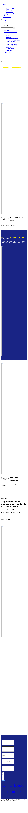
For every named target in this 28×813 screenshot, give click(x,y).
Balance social (6, 15)
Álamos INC (8, 9)
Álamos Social (9, 12)
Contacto (5, 14)
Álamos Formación (10, 13)
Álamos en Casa (10, 10)
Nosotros (5, 6)
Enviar (3, 780)
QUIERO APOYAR (7, 52)
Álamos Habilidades (10, 8)
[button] (5, 23)
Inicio (4, 4)
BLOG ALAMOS (7, 17)
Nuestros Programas (8, 7)
